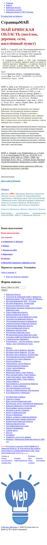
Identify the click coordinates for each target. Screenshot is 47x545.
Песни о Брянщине (14, 415)
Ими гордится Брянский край (18, 401)
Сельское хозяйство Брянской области (22, 337)
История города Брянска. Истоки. (20, 350)
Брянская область (13, 7)
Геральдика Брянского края (17, 306)
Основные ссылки (14, 10)
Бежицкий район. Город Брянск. (20, 372)
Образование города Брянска (18, 363)
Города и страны (13, 399)
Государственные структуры (18, 388)
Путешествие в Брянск (15, 397)
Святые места (12, 430)
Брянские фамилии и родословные (21, 406)
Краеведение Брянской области (19, 421)
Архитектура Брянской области (19, 319)
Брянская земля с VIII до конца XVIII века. (24, 299)
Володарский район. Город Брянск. (21, 375)
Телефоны (10, 435)
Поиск (4, 287)
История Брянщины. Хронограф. (20, 303)
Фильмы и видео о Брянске (17, 410)
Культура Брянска (13, 361)
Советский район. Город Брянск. (20, 377)
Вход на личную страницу (17, 277)
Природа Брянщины (14, 428)
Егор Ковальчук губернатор (18, 393)
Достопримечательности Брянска (20, 357)
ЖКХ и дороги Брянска (16, 386)
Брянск (9, 5)
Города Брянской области (17, 312)
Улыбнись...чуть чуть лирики (18, 437)
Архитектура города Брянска (18, 359)
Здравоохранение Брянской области (21, 323)
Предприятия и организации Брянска (22, 384)
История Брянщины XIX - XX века (21, 301)
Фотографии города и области (19, 408)
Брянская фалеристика (15, 424)
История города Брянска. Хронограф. (22, 355)
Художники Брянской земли (18, 332)
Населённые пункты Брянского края (21, 317)
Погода (9, 433)
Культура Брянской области (17, 328)
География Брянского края (17, 426)
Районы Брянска (13, 370)
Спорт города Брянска (15, 368)
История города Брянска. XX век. (20, 352)
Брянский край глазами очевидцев (20, 419)
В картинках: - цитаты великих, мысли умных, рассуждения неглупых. (22, 342)
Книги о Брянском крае (16, 412)
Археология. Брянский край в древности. (23, 297)
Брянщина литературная (16, 330)
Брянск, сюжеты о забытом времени (21, 417)
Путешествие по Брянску (12, 16)
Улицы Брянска (12, 381)
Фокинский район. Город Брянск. (20, 379)
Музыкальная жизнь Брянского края (21, 335)
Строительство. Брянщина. (17, 339)
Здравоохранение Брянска (17, 366)
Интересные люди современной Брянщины (24, 403)
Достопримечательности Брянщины (21, 321)
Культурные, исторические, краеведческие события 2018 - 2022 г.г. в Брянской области (23, 214)
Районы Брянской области (17, 315)
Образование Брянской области (19, 326)
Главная (9, 3)
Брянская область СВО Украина (19, 12)
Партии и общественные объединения (22, 390)
